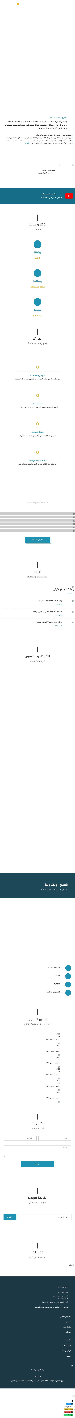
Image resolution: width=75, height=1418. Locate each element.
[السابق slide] (2, 522)
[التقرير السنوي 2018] (59, 1042)
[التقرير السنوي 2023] (59, 1101)
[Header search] (9, 4)
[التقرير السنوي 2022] (59, 1089)
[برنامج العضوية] (37, 969)
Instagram (67, 1407)
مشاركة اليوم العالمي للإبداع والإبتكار (47, 611)
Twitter (68, 1404)
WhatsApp (67, 1415)
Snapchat (67, 1409)
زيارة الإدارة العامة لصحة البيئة (50, 600)
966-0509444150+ (63, 1292)
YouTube (67, 1412)
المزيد (27, 143)
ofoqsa (71, 1265)
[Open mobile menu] (5, 4)
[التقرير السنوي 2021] (59, 1077)
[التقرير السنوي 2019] (59, 1054)
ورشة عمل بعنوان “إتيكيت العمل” (49, 622)
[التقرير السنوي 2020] (59, 1065)
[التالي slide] (72, 522)
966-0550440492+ (63, 1298)
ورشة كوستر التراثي (63, 589)
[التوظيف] (37, 986)
